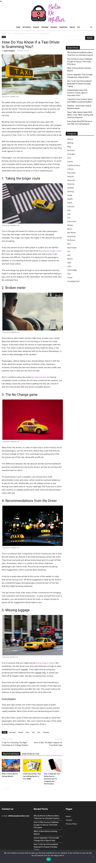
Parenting (63, 27)
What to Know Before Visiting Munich (79, 69)
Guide (69, 195)
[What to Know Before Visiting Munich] (11, 765)
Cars (69, 158)
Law (68, 214)
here (24, 135)
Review (20, 732)
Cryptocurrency (73, 165)
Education (71, 173)
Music (69, 229)
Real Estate (71, 247)
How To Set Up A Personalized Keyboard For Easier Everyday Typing (79, 83)
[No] (93, 856)
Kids (69, 210)
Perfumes (44, 27)
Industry (70, 206)
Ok (49, 859)
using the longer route (51, 251)
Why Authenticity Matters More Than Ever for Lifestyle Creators (80, 53)
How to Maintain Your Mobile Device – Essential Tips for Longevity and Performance (52, 779)
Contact (69, 820)
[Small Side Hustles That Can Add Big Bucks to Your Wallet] (32, 765)
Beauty (70, 139)
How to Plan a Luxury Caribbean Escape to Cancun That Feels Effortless (79, 61)
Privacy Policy (71, 824)
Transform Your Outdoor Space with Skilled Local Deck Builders (80, 100)
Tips (78, 27)
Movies (70, 225)
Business (54, 27)
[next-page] (7, 788)
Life (68, 217)
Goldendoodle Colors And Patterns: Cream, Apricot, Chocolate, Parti (77, 92)
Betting (70, 143)
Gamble (70, 188)
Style (69, 262)
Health (72, 27)
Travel (69, 277)
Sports (70, 259)
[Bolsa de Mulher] (48, 13)
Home (18, 27)
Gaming (70, 191)
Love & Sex (71, 221)
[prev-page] (3, 788)
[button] (91, 27)
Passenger (12, 732)
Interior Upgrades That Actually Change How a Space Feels (79, 76)
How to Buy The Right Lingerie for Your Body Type (48, 743)
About (68, 816)
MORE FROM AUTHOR (30, 754)
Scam (27, 732)
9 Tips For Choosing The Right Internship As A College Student (15, 743)
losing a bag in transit (45, 663)
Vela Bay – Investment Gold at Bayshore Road (79, 107)
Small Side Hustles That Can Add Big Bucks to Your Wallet (32, 776)
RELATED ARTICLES (11, 754)
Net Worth (26, 27)
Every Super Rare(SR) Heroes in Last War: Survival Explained (79, 122)
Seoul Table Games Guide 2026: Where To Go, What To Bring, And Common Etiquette (80, 114)
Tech (69, 266)
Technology (72, 270)
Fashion (36, 27)
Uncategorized (73, 281)
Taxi (33, 732)
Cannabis (71, 154)
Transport (46, 732)
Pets (69, 244)
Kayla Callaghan (9, 51)
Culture (70, 169)
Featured (71, 180)
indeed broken (40, 377)
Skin (69, 255)
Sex (68, 251)
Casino (70, 161)
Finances (71, 184)
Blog (69, 146)
